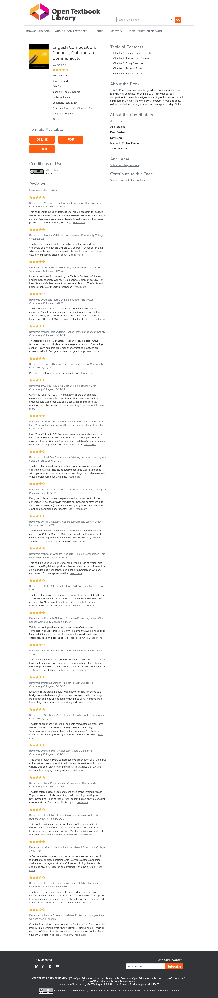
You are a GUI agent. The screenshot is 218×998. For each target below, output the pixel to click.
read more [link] (79, 222)
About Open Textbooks (71, 31)
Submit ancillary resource (124, 165)
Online (42, 139)
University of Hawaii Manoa (79, 108)
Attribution (52, 170)
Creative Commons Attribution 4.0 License (155, 990)
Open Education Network (145, 31)
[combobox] (144, 20)
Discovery (115, 31)
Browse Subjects (38, 31)
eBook (42, 149)
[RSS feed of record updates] (57, 119)
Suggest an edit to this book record (129, 180)
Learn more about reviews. (44, 190)
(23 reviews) (59, 65)
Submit (98, 31)
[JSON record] (54, 119)
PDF (71, 139)
